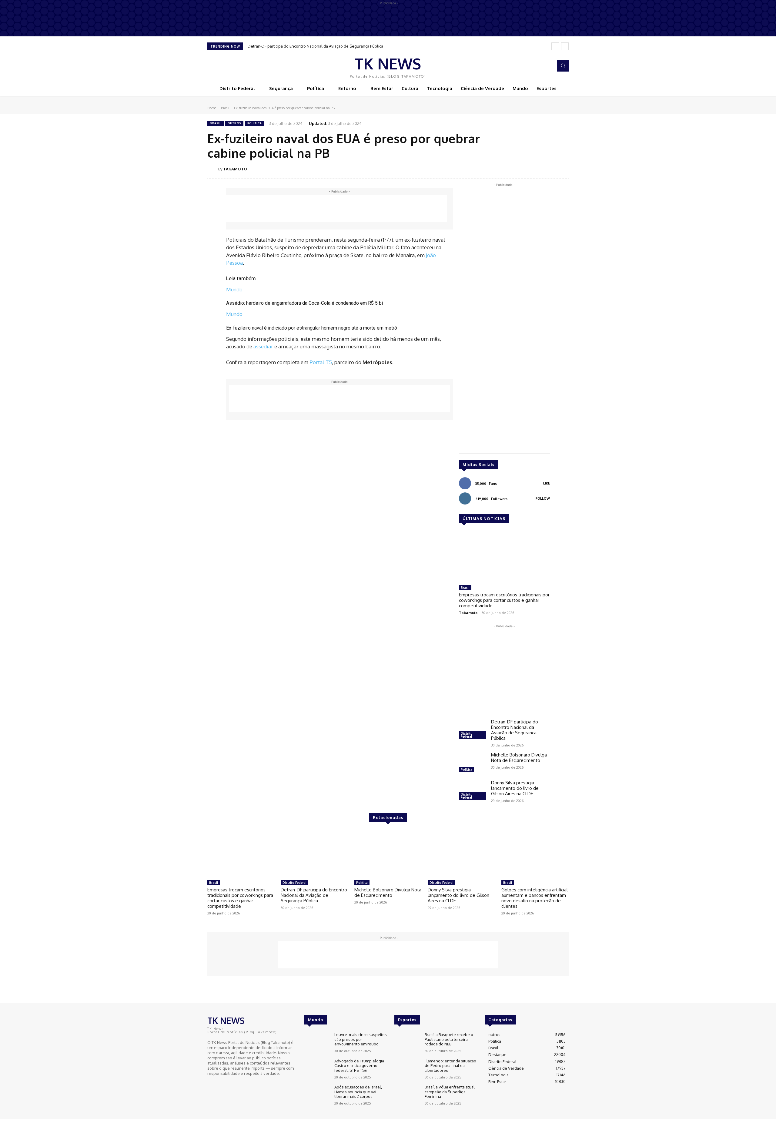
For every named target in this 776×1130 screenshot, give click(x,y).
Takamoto (468, 612)
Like (546, 483)
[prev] (555, 46)
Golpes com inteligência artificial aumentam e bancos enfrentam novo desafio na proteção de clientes (534, 898)
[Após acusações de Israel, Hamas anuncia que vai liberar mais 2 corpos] (316, 1095)
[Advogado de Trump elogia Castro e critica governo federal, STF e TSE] (316, 1069)
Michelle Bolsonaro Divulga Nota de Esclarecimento (519, 757)
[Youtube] (228, 1084)
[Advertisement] (336, 208)
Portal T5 (320, 362)
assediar (263, 346)
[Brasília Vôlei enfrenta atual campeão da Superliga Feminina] (407, 1095)
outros (234, 123)
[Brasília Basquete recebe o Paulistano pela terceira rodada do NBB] (407, 1042)
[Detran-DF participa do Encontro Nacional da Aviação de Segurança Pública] (472, 730)
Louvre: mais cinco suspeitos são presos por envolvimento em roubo (360, 1039)
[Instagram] (547, 66)
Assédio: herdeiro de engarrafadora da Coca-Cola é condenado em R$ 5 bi (304, 303)
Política (254, 123)
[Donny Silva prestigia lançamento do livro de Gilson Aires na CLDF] (472, 791)
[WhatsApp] (548, 169)
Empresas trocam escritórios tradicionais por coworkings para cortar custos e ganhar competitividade (504, 600)
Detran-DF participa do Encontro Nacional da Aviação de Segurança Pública (315, 46)
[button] (563, 65)
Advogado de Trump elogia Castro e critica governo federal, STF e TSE (359, 1065)
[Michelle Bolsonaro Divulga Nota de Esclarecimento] (472, 763)
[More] (562, 169)
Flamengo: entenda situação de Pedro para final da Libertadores (450, 1065)
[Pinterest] (534, 169)
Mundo (234, 289)
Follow (543, 498)
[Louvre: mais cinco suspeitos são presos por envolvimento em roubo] (316, 1042)
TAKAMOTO (235, 168)
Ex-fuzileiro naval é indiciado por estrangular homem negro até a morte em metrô (311, 328)
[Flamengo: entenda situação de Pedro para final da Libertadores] (407, 1069)
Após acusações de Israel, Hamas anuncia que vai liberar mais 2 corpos (358, 1092)
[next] (565, 46)
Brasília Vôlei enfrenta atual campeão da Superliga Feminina (450, 1092)
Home (211, 108)
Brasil (225, 108)
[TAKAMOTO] (212, 168)
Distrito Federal (467, 735)
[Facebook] (538, 66)
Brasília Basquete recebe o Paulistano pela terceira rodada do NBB (449, 1039)
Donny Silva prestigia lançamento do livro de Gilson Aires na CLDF (515, 788)
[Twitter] (520, 169)
